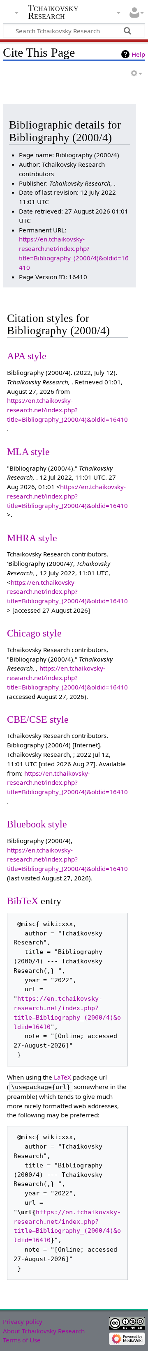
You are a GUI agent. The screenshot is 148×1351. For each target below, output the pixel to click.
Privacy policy (22, 1321)
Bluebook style (37, 823)
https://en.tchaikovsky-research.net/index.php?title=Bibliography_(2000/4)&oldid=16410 (67, 409)
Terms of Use (22, 1340)
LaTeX (62, 1077)
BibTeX (22, 900)
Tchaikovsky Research (53, 12)
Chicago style (34, 633)
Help (138, 54)
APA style (26, 355)
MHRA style (32, 537)
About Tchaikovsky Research (44, 1331)
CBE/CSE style (38, 719)
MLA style (28, 451)
